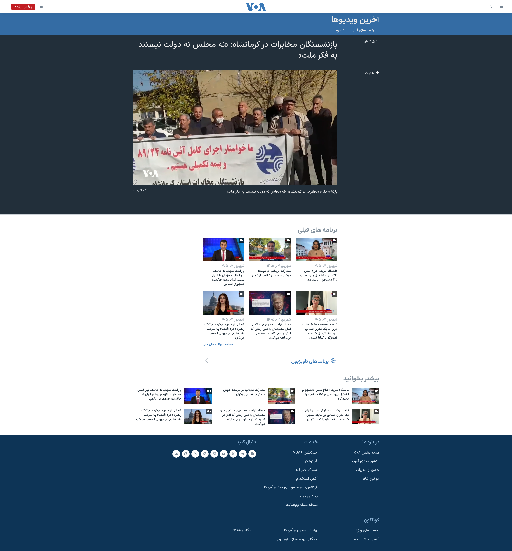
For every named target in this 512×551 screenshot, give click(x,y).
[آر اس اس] (195, 454)
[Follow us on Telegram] (242, 454)
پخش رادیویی (307, 496)
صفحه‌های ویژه (367, 530)
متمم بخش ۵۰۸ (366, 452)
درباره (340, 30)
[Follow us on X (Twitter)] (233, 454)
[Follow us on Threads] (205, 454)
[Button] (372, 74)
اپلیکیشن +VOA (305, 452)
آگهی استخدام (307, 479)
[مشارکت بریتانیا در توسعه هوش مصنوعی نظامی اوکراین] (270, 249)
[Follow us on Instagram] (214, 454)
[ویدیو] (41, 7)
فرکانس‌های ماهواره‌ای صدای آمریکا (291, 487)
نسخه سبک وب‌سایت (301, 505)
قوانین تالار (371, 479)
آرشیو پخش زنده (366, 539)
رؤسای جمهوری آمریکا (300, 530)
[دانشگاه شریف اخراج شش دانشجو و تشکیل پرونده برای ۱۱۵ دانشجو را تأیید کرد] (316, 249)
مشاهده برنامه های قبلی (218, 344)
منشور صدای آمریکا (364, 461)
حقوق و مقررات (367, 470)
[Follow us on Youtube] (223, 454)
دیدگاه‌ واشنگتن (242, 530)
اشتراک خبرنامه (306, 470)
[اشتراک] (176, 454)
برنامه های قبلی (364, 30)
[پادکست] (186, 454)
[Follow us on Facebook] (252, 454)
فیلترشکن (310, 461)
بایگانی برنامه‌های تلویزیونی (296, 539)
